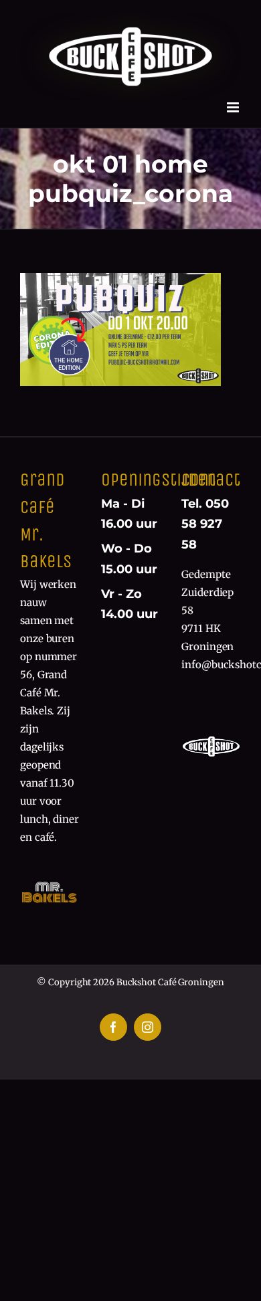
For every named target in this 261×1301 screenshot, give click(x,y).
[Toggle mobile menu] (234, 107)
